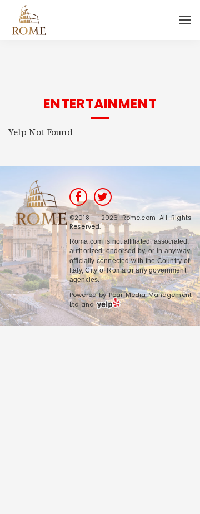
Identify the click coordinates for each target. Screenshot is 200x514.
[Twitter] (103, 197)
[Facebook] (78, 197)
